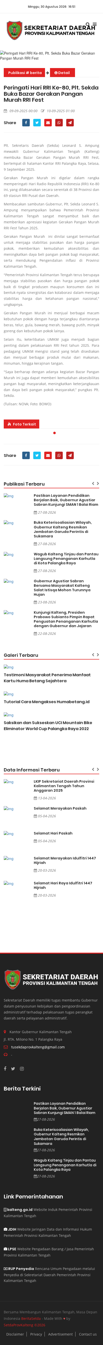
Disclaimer (15, 1334)
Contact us (88, 1334)
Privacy (36, 1334)
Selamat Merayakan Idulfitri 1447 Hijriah (65, 860)
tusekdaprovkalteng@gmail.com (38, 1047)
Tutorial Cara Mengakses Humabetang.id (47, 702)
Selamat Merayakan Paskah (60, 808)
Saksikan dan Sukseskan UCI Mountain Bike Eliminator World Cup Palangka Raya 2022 (48, 726)
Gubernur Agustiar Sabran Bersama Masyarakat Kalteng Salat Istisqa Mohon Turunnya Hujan (62, 588)
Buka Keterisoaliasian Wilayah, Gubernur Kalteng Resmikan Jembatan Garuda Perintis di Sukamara (63, 529)
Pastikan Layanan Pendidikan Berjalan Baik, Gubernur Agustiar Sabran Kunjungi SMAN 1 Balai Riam (66, 500)
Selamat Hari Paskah (53, 833)
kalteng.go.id (19, 1209)
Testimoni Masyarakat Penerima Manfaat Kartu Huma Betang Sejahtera (47, 678)
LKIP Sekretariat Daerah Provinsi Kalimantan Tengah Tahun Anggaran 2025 (64, 786)
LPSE (11, 1249)
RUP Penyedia (21, 1268)
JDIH (11, 1229)
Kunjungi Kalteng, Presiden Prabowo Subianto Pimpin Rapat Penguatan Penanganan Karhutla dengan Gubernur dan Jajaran (66, 619)
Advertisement (60, 1334)
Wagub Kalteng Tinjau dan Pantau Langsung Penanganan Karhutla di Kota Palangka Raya (66, 558)
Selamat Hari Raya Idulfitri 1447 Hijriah (63, 885)
